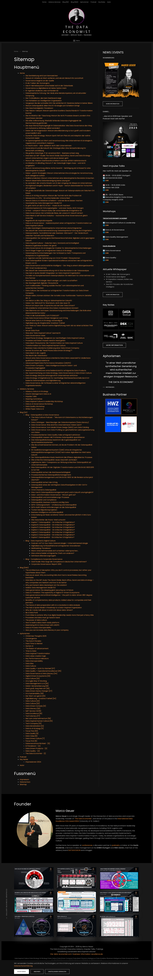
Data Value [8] (31, 736)
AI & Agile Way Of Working (36, 681)
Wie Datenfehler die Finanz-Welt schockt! (48, 520)
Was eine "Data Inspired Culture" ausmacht (43, 333)
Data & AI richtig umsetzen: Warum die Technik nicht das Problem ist (53, 195)
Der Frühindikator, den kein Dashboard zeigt (43, 98)
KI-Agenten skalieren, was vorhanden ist (42, 90)
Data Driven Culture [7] (35, 738)
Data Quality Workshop (35, 406)
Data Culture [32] (33, 678)
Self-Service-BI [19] (33, 711)
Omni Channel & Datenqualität (43, 490)
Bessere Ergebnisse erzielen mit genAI (41, 245)
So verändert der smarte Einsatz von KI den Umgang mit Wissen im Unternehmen (59, 183)
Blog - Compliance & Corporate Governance (44, 559)
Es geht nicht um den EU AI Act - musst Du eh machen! (48, 205)
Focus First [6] (31, 741)
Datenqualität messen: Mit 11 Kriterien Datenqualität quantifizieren (58, 437)
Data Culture (31, 666)
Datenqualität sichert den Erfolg (44, 482)
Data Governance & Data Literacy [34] (41, 673)
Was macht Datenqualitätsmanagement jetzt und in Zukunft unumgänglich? (62, 492)
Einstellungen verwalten (57, 972)
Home (44, 2)
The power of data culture (36, 620)
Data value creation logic (36, 656)
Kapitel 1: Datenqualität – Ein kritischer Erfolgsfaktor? (52, 537)
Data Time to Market (34, 643)
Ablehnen (37, 972)
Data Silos (30, 663)
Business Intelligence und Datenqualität (47, 512)
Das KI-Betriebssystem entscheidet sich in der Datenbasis (49, 85)
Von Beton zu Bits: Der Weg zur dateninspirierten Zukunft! (49, 300)
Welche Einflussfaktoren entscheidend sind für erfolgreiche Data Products (56, 370)
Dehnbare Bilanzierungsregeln (43, 556)
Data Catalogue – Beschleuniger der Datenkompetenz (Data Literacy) (60, 422)
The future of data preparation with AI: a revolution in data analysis (53, 605)
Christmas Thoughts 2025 (36, 636)
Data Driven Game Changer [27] (39, 691)
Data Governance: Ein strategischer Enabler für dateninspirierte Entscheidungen (58, 248)
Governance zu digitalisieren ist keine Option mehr (46, 88)
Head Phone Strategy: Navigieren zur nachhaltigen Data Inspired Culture (55, 338)
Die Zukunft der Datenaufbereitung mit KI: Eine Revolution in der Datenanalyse (57, 270)
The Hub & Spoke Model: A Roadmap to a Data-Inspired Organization (54, 607)
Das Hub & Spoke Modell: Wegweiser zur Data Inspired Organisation (53, 273)
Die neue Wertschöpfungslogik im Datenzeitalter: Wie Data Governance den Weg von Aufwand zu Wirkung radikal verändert (59, 126)
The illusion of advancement (37, 648)
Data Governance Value (35, 335)
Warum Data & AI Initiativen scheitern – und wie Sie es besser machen (54, 200)
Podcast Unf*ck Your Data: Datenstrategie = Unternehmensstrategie (59, 543)
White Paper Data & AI (35, 409)
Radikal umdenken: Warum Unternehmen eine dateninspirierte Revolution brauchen (60, 178)
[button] (76, 41)
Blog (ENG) (74, 2)
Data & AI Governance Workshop (39, 404)
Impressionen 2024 (33, 762)
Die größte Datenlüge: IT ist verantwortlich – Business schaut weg (52, 153)
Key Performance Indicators (37, 658)
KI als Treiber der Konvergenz (38, 83)
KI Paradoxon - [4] (33, 746)
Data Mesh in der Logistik (36, 353)
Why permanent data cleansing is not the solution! (46, 585)
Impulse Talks (31, 396)
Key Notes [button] (101, 2)
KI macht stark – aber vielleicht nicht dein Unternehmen (49, 145)
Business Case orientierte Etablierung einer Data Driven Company (52, 348)
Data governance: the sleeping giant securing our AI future (49, 590)
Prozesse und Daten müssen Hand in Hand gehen (45, 340)
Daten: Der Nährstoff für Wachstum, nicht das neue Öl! (48, 303)
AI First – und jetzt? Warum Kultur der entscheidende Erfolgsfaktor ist (54, 210)
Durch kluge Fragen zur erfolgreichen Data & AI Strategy (49, 250)
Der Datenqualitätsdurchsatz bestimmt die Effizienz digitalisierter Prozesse (61, 457)
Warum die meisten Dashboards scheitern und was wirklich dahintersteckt (56, 160)
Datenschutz (25, 782)
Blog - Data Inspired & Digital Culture (40, 541)
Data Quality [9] (32, 733)
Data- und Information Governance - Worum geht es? (53, 495)
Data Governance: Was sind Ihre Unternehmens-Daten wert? (56, 425)
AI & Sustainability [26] (35, 693)
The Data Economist (83, 818)
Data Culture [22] (33, 703)
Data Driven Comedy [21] (36, 706)
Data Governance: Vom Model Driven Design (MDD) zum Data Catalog (60, 427)
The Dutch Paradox (33, 641)
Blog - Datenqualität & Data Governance (42, 415)
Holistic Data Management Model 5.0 (41, 587)
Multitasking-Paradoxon (41, 548)
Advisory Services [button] (54, 2)
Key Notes (24, 759)
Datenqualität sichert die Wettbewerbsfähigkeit (50, 472)
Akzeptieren (21, 972)
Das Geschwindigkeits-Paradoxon (39, 108)
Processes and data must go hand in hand (43, 617)
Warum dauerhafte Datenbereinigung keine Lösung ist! (48, 180)
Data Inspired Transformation (38, 653)
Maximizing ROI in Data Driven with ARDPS (42, 625)
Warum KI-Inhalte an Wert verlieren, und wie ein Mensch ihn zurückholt (54, 78)
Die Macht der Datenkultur (36, 355)
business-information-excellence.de (88, 954)
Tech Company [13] (33, 723)
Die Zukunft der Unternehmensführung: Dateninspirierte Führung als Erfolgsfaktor (59, 230)
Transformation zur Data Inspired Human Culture (45, 345)
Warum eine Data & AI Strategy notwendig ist (44, 320)
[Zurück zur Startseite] (76, 21)
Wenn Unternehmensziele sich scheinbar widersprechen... (54, 551)
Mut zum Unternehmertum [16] (38, 718)
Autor (109, 2)
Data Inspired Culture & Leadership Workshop (44, 401)
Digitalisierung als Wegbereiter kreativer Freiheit (45, 323)
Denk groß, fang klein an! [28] (38, 688)
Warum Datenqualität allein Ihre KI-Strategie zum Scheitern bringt (53, 105)
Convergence (31, 638)
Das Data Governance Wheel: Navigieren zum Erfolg (47, 318)
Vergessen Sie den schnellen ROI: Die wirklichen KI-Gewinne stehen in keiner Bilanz (59, 103)
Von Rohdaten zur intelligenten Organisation (44, 100)
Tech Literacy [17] (33, 716)
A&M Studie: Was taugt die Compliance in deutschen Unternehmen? (59, 561)
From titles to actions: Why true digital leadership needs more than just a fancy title (60, 615)
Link (107, 180)
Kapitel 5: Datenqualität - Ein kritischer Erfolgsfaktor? (53, 527)
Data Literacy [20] (33, 708)
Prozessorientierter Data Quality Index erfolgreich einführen (55, 435)
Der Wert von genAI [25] (35, 696)
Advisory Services (27, 389)
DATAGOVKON (74, 850)
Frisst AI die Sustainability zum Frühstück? (42, 315)
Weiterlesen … (110, 387)
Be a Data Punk (32, 612)
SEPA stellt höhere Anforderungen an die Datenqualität (53, 507)
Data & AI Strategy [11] (35, 728)
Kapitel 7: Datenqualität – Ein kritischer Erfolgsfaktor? (53, 522)
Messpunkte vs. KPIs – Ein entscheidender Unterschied (48, 198)
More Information (112, 104)
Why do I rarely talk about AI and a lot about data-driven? (49, 610)
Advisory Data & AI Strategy (37, 391)
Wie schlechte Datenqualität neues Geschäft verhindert (54, 460)
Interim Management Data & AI (38, 394)
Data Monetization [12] (35, 726)
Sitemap (23, 784)
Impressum (24, 779)
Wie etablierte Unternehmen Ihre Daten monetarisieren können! (52, 308)
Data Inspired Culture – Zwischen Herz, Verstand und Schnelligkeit (52, 243)
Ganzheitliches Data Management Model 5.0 (44, 203)
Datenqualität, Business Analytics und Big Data (50, 502)
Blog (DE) (66, 2)
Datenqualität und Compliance (43, 500)
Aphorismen (84, 2)
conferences (87, 845)
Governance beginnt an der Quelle (40, 80)
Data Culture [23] (33, 701)
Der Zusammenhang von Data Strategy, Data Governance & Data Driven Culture (59, 373)
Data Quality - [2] (33, 751)
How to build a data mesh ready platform (42, 622)
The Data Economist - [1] (36, 753)
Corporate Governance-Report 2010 (46, 564)
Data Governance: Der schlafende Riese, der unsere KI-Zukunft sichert (54, 213)
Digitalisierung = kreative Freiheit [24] (41, 698)
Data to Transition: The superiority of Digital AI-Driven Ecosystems (52, 592)
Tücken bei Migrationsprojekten (44, 510)
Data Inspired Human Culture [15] (39, 721)
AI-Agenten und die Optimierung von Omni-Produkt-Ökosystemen (53, 258)
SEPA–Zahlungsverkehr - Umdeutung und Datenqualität (54, 505)
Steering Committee (34, 399)
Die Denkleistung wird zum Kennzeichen (42, 75)
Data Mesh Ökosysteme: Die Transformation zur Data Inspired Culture (54, 343)
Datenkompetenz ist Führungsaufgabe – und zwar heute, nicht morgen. (55, 208)
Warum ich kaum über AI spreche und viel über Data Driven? (50, 305)
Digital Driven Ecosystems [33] (38, 676)
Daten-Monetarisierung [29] (37, 686)
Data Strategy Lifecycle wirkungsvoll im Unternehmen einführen (52, 375)
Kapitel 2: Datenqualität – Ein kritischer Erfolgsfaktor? (53, 535)
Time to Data (31, 651)
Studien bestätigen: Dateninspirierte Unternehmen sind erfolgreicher (54, 228)
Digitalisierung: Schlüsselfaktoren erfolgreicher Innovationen (55, 546)
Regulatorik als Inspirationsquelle (39, 220)
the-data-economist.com (61, 954)
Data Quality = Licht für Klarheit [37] (40, 668)
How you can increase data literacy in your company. (47, 630)
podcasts (116, 845)
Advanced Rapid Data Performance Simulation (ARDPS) (48, 363)
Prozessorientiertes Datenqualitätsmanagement (51, 475)
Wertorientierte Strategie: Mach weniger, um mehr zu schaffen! (51, 280)
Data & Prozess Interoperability (38, 627)
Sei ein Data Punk (32, 330)
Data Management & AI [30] (37, 683)
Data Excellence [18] (34, 713)
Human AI (29, 646)
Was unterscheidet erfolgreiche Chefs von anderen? (52, 553)
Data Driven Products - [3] (36, 748)
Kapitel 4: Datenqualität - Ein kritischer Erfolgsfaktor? (53, 530)
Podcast (93, 2)
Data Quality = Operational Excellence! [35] (43, 671)
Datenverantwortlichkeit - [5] (38, 743)
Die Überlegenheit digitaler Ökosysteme (42, 283)
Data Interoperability (34, 661)
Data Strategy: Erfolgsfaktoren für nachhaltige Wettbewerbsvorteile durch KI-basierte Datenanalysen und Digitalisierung (58, 379)
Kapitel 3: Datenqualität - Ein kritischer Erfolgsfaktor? (53, 532)
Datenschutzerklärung (23, 966)
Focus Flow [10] (32, 731)
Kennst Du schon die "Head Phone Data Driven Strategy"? (49, 350)
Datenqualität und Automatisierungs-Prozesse (50, 497)
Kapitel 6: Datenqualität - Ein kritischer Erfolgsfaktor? (53, 525)
